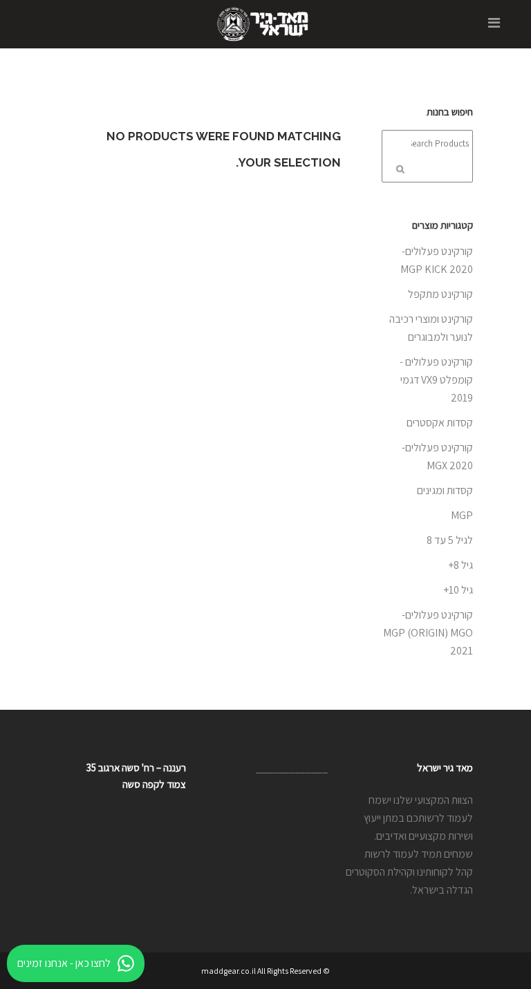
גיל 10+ (458, 590)
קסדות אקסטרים (440, 422)
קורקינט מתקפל (440, 294)
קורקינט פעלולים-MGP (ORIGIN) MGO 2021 (428, 632)
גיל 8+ (460, 565)
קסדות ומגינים (445, 490)
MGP (462, 515)
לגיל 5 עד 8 (450, 540)
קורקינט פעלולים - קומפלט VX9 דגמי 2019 (436, 380)
